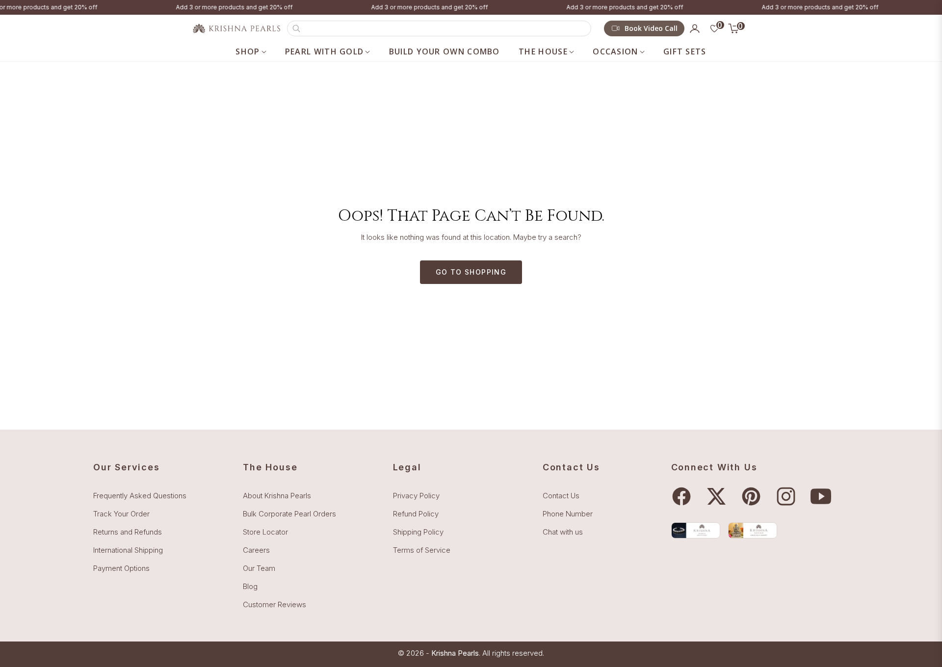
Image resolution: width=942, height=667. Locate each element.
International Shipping (128, 550)
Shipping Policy (418, 532)
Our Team (259, 568)
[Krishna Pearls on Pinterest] (753, 496)
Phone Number (568, 513)
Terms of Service (421, 550)
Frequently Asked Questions (139, 495)
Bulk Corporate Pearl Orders (289, 513)
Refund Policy (416, 513)
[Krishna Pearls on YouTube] (823, 496)
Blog (250, 586)
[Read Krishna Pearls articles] (695, 530)
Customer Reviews (274, 604)
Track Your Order (121, 513)
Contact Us (561, 495)
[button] (439, 28)
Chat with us (563, 532)
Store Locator (265, 532)
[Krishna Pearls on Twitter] (719, 496)
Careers (256, 550)
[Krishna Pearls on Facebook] (684, 496)
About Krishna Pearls (277, 495)
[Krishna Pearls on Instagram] (788, 496)
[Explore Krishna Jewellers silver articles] (752, 530)
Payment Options (121, 568)
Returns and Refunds (127, 532)
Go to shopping (471, 272)
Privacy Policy (416, 495)
